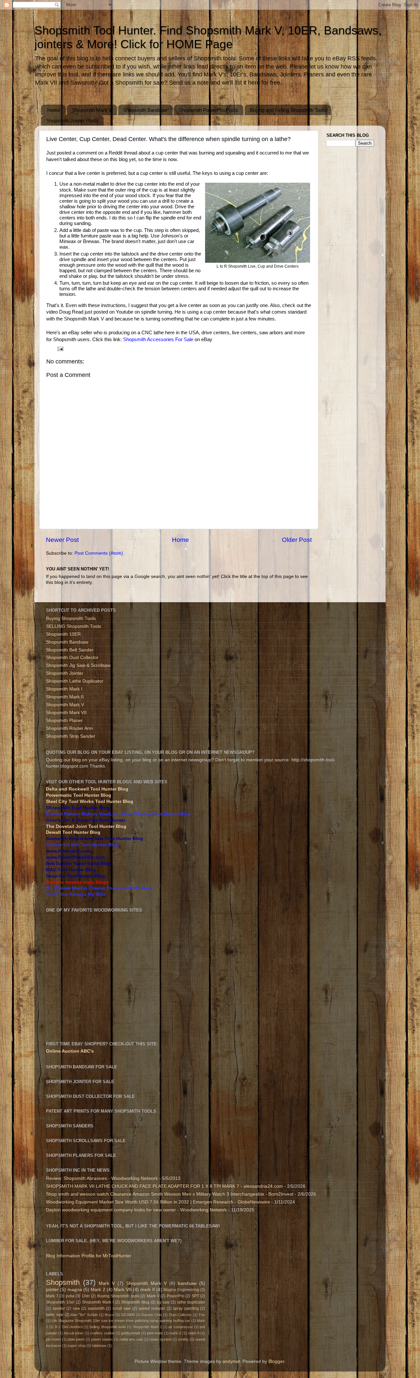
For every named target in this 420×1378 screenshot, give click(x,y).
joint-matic (155, 1333)
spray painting (186, 1308)
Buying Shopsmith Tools (71, 618)
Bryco (109, 1315)
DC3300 (128, 1315)
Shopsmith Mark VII (66, 712)
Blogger (276, 1361)
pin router (53, 1339)
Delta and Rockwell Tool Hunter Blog (87, 789)
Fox (202, 1315)
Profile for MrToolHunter (106, 1255)
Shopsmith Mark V (92, 110)
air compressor (180, 1327)
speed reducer (151, 1308)
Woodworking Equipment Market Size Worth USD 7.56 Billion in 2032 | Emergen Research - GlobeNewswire (158, 1202)
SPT (195, 1296)
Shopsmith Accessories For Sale (158, 339)
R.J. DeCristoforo (69, 1327)
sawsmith (96, 1308)
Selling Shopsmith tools (107, 1327)
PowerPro (175, 1296)
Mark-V (153, 1296)
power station (102, 1339)
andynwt (231, 1361)
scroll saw (122, 1308)
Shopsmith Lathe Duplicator (74, 681)
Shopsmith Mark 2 (147, 1327)
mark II (147, 1289)
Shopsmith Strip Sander (70, 736)
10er (86, 1296)
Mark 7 (52, 1296)
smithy (183, 1339)
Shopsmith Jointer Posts (72, 120)
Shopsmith (63, 1282)
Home (53, 110)
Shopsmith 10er (60, 1302)
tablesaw (99, 1345)
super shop (77, 1345)
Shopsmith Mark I (64, 689)
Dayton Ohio (151, 1315)
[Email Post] (60, 348)
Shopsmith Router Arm (69, 728)
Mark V (107, 1283)
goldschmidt (130, 1333)
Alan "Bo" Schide (84, 1315)
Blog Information (63, 1255)
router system (160, 1339)
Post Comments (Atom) (98, 553)
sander (58, 1308)
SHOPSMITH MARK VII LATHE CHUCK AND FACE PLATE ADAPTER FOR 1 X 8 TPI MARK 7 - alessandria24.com (164, 1186)
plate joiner (76, 1339)
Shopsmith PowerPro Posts (208, 110)
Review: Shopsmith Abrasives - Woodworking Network (102, 1178)
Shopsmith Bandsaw (145, 110)
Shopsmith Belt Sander (70, 650)
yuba (70, 1296)
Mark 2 (98, 1289)
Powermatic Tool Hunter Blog (78, 795)
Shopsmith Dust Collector (72, 657)
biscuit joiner (74, 1333)
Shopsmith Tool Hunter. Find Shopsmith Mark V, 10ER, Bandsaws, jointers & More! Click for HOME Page (208, 37)
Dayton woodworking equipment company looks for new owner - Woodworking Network (136, 1209)
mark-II (194, 1333)
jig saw (163, 1302)
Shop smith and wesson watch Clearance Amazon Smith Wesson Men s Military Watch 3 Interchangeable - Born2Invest (169, 1194)
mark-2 (175, 1333)
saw (76, 1308)
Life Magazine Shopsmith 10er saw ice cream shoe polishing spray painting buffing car (121, 1321)
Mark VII (122, 1289)
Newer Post (62, 539)
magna (75, 1289)
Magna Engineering (181, 1289)
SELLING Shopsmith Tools (73, 626)
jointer (52, 1289)
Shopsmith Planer (64, 720)
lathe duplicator (191, 1302)
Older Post (297, 539)
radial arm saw (131, 1339)
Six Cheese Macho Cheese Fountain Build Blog (99, 888)
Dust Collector (180, 1315)
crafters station (102, 1333)
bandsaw (187, 1283)
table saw (54, 1314)
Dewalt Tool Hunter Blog (73, 832)
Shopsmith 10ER (63, 634)
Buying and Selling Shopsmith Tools (288, 110)
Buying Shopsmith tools (118, 1296)
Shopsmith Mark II (65, 696)
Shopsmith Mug (135, 1302)
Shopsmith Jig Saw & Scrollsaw (78, 665)
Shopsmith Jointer (64, 673)
